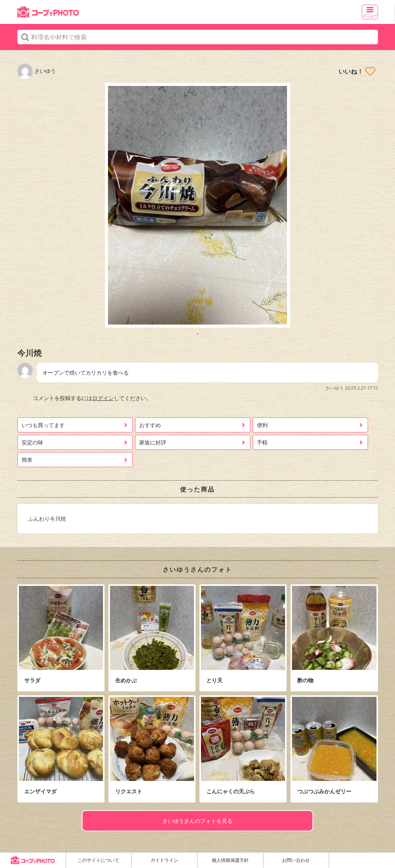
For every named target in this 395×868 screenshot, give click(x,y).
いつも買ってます (43, 425)
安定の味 (32, 442)
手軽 (262, 442)
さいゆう (44, 70)
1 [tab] (197, 333)
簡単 (27, 459)
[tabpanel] (198, 205)
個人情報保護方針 (230, 860)
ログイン (103, 398)
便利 (262, 425)
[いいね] (370, 71)
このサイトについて (98, 860)
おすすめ (150, 425)
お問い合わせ (296, 860)
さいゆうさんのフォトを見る (197, 821)
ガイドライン (164, 860)
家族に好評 (152, 442)
